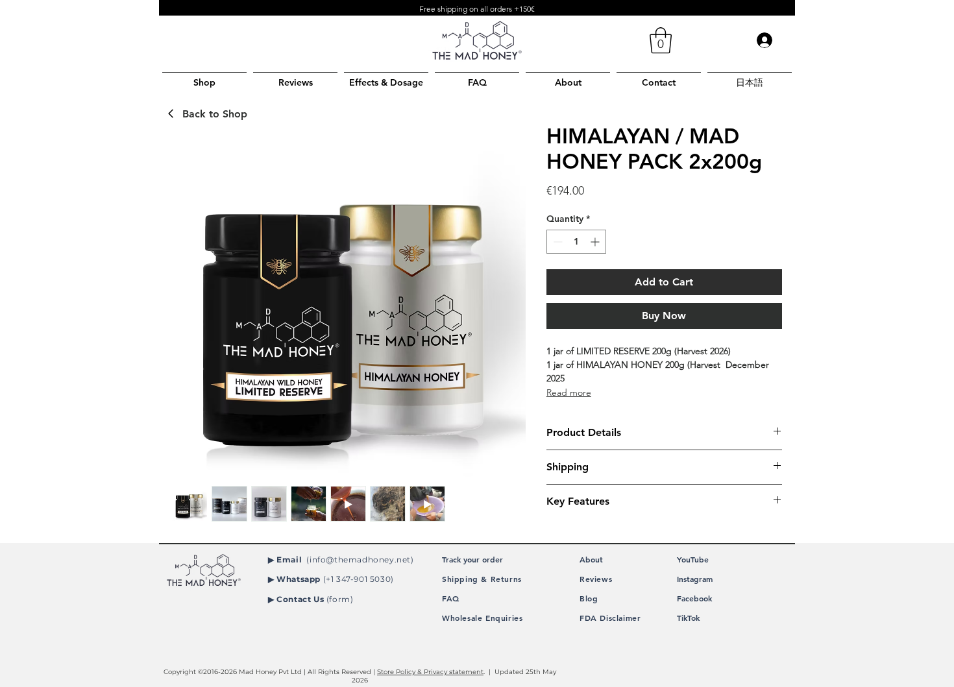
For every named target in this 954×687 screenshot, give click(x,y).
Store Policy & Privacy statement (430, 672)
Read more (568, 392)
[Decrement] (556, 241)
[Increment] (596, 241)
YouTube (693, 559)
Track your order (472, 559)
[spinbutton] (576, 241)
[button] (661, 40)
